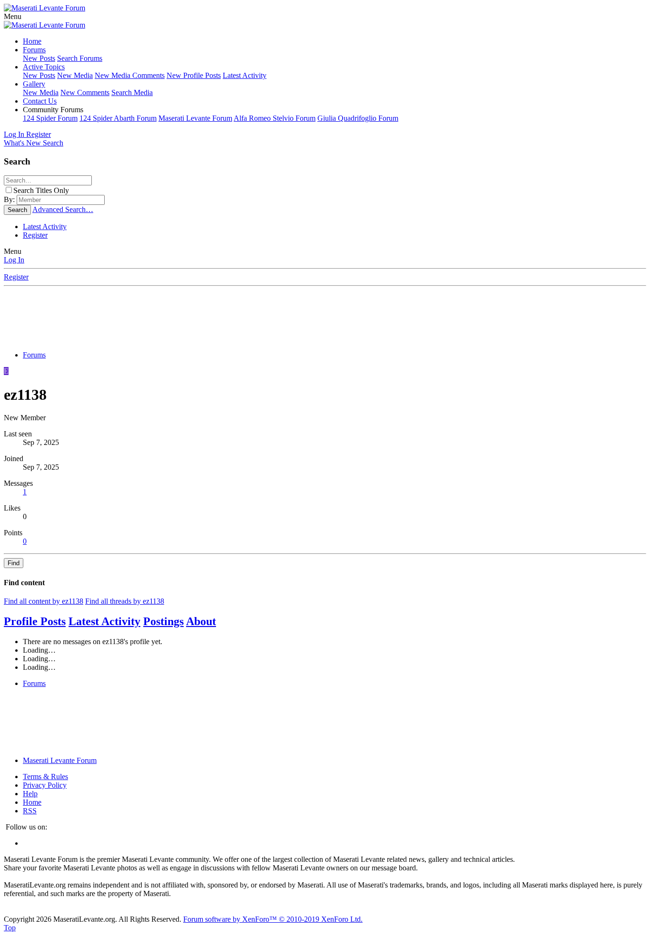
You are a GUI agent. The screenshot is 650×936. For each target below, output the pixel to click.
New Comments (84, 92)
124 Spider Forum (50, 118)
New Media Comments (130, 75)
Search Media (132, 92)
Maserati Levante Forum (195, 118)
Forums (34, 50)
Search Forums (79, 58)
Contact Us (40, 101)
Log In (14, 260)
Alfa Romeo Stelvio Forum (274, 118)
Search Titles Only (41, 190)
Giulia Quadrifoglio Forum (357, 118)
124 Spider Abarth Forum (118, 118)
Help (30, 794)
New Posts (39, 58)
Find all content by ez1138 (43, 601)
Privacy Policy (45, 785)
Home (32, 41)
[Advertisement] (325, 320)
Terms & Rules (45, 776)
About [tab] (201, 621)
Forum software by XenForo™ (273, 919)
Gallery (34, 84)
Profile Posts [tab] (35, 621)
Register (35, 235)
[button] (12, 16)
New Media (75, 75)
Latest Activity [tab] (104, 621)
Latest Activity (244, 75)
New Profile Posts (194, 75)
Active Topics (44, 67)
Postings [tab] (163, 621)
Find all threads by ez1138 (124, 601)
